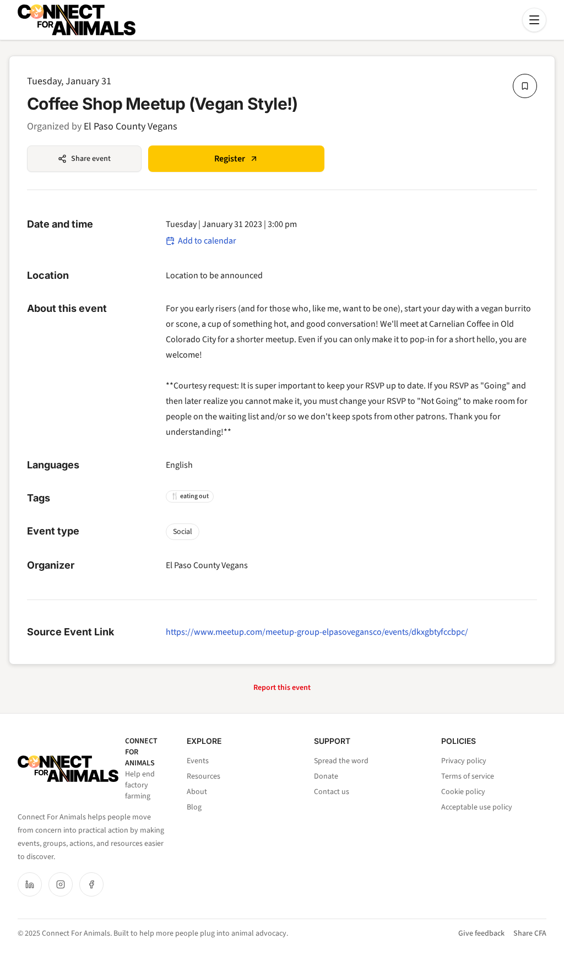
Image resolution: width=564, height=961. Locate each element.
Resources (203, 776)
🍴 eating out (190, 496)
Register (229, 159)
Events (198, 760)
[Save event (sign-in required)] (525, 86)
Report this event (282, 687)
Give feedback (481, 933)
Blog (194, 807)
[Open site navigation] (534, 20)
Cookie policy (463, 791)
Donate (326, 776)
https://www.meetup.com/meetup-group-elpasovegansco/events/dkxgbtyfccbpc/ (317, 632)
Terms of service (467, 776)
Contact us (331, 791)
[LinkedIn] (30, 884)
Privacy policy (463, 760)
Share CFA (529, 933)
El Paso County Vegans (130, 126)
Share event (91, 158)
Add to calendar (207, 241)
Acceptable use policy (476, 807)
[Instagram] (60, 884)
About (197, 791)
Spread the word (341, 760)
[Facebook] (91, 884)
